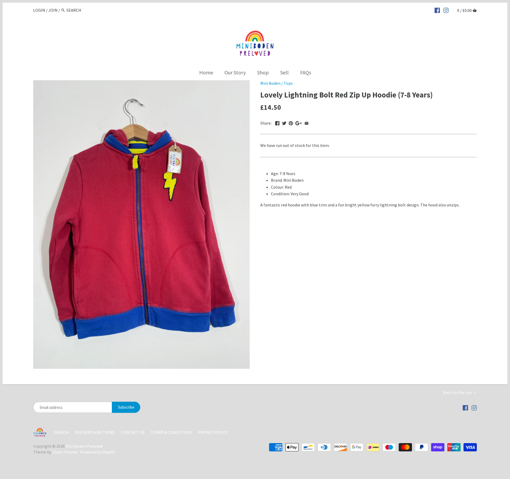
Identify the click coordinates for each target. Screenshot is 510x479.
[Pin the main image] (291, 122)
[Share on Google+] (298, 122)
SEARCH (61, 432)
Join (53, 10)
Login (39, 10)
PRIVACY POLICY (213, 432)
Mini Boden (270, 83)
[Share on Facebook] (277, 122)
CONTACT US (133, 432)
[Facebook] (437, 10)
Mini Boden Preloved (84, 446)
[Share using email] (306, 122)
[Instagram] (446, 10)
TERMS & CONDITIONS (171, 432)
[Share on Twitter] (284, 122)
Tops (288, 83)
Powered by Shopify (97, 452)
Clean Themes (65, 452)
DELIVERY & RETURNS (95, 432)
